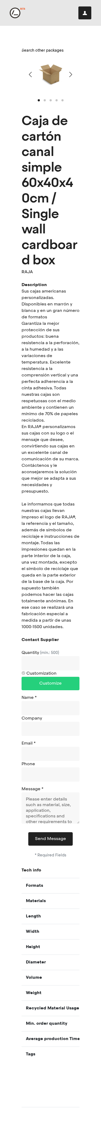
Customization (41, 673)
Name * (29, 698)
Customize (50, 683)
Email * (29, 743)
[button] (39, 100)
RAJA (27, 272)
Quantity (40, 653)
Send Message (50, 839)
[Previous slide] (30, 74)
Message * (32, 789)
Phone (28, 764)
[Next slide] (70, 74)
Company (32, 718)
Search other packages (43, 50)
